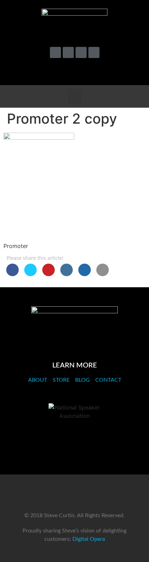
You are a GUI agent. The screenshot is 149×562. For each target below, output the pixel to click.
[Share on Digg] (84, 274)
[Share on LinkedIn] (66, 274)
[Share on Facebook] (12, 274)
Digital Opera (88, 539)
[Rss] (93, 52)
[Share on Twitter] (30, 274)
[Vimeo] (68, 52)
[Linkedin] (81, 52)
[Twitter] (55, 52)
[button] (133, 70)
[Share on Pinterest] (48, 274)
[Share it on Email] (102, 274)
